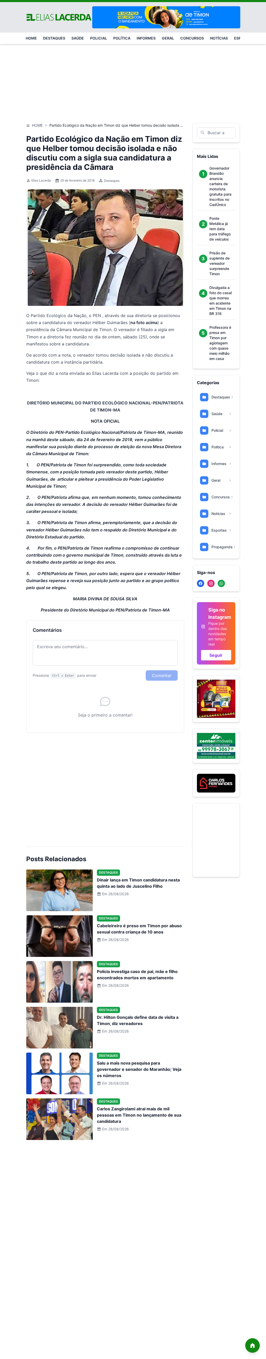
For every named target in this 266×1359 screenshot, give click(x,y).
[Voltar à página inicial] (252, 1345)
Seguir (216, 655)
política (121, 38)
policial (98, 38)
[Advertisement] (133, 80)
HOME (31, 38)
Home (37, 125)
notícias (219, 38)
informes (146, 38)
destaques (54, 38)
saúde (77, 38)
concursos (192, 38)
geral (168, 38)
